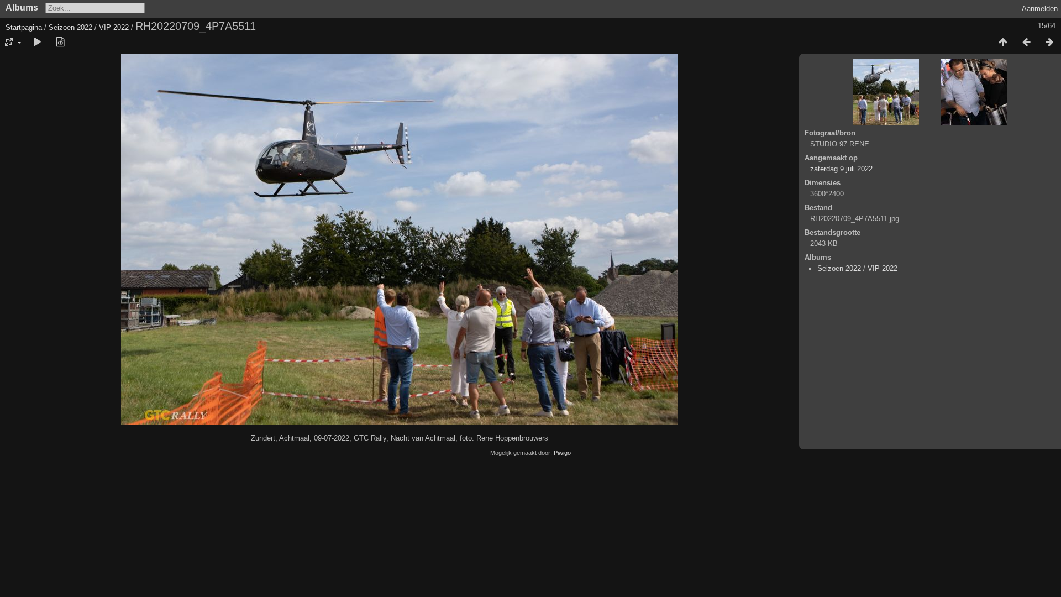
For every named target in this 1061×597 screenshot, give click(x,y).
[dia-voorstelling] (37, 42)
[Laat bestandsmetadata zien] (60, 42)
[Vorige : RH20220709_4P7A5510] (1026, 42)
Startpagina (24, 27)
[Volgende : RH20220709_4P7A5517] (1049, 42)
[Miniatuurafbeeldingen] (1003, 42)
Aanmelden (1040, 8)
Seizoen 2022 (70, 27)
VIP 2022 (114, 27)
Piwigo (562, 452)
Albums (22, 7)
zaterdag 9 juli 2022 (841, 169)
